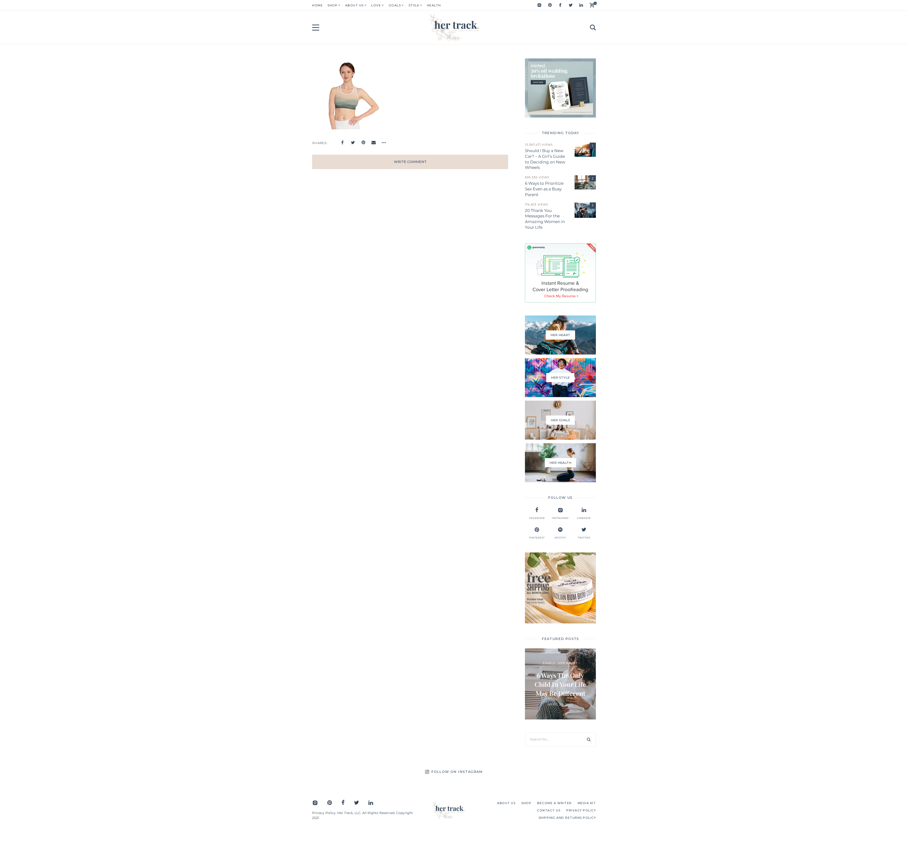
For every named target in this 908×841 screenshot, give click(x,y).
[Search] (589, 739)
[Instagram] (539, 5)
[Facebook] (560, 5)
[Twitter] (570, 5)
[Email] (373, 142)
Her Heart (568, 663)
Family (549, 663)
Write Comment (410, 162)
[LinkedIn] (581, 5)
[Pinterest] (550, 5)
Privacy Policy (324, 813)
